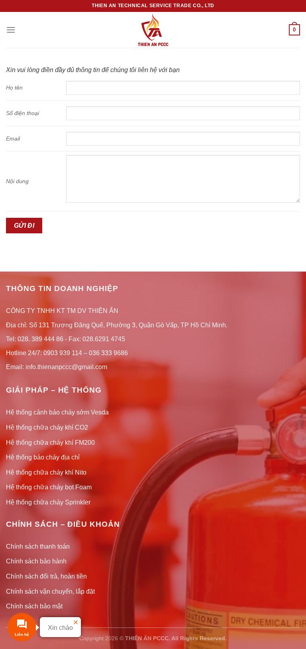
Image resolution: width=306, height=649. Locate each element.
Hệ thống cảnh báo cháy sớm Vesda (57, 412)
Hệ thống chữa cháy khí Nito (46, 472)
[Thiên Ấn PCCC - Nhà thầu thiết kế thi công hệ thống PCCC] (153, 30)
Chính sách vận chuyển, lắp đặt (50, 591)
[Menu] (11, 29)
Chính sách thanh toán (38, 546)
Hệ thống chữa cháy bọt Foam (49, 487)
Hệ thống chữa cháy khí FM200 (50, 442)
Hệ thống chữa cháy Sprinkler (48, 502)
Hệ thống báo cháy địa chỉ (43, 457)
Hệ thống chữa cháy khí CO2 (47, 427)
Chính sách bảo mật (34, 606)
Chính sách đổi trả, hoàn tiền (46, 576)
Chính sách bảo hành (36, 561)
